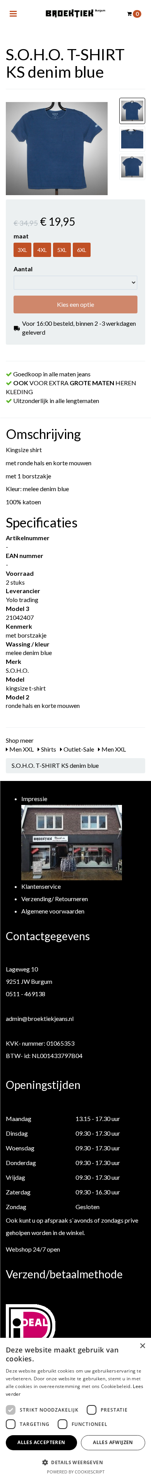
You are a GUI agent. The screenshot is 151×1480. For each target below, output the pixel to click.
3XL (22, 250)
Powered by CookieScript (76, 1472)
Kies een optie (75, 304)
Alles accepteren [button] (41, 1442)
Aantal (23, 268)
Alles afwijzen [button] (113, 1442)
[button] (75, 1462)
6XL (81, 250)
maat (21, 236)
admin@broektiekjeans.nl (40, 1018)
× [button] (142, 1346)
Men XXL (21, 749)
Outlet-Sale (78, 749)
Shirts (48, 749)
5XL (62, 250)
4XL (42, 250)
